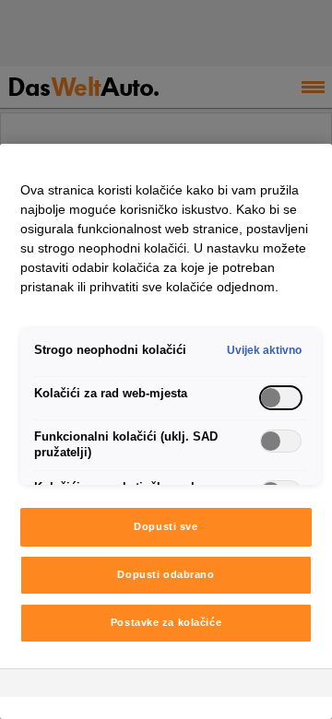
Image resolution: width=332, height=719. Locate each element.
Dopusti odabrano (165, 574)
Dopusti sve (165, 526)
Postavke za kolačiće (166, 622)
